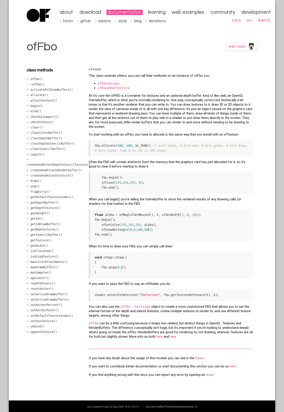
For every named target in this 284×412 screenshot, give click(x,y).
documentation (124, 12)
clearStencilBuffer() (48, 149)
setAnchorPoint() (44, 310)
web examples (188, 12)
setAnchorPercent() (46, 305)
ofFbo (94, 323)
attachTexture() (43, 100)
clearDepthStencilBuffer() (52, 143)
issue (210, 375)
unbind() (37, 326)
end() (34, 186)
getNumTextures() (44, 229)
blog (138, 21)
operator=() (40, 278)
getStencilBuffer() (46, 235)
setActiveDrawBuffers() (49, 299)
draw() (35, 181)
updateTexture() (43, 332)
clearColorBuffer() (46, 132)
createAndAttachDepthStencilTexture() (59, 164)
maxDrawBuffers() (44, 267)
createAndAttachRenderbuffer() (56, 170)
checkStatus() (41, 122)
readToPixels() (42, 283)
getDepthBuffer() (44, 202)
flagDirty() (40, 191)
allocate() (39, 95)
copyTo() (37, 154)
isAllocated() (41, 251)
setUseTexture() (43, 321)
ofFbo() (36, 79)
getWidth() (39, 245)
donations (157, 21)
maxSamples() (41, 272)
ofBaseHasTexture (114, 88)
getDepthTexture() (45, 208)
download (90, 12)
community (223, 12)
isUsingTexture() (44, 256)
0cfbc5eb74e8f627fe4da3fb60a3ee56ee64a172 (171, 406)
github (85, 21)
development (256, 12)
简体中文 (264, 20)
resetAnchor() (41, 288)
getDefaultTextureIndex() (51, 197)
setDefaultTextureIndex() (51, 315)
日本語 (236, 20)
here (159, 337)
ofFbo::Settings (135, 307)
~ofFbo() (37, 84)
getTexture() (41, 240)
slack (122, 21)
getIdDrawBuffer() (45, 224)
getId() (36, 218)
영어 (249, 20)
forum (68, 21)
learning (157, 12)
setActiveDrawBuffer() (49, 294)
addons (104, 21)
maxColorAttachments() (49, 262)
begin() (36, 106)
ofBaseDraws (109, 83)
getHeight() (40, 213)
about (66, 12)
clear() (36, 127)
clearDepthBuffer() (46, 138)
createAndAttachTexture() (51, 175)
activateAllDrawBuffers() (51, 89)
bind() (35, 111)
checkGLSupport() (44, 116)
